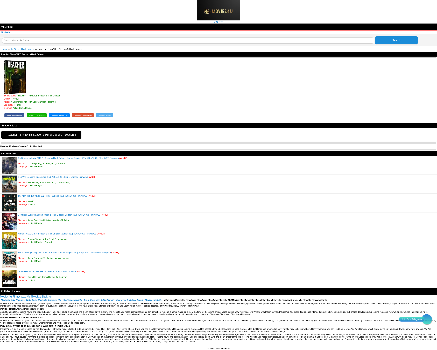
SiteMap (46, 296)
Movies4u (7, 26)
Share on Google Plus (83, 115)
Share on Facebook (14, 115)
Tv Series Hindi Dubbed (22, 49)
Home (5, 49)
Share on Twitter (104, 115)
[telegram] (427, 319)
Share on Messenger (59, 115)
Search (396, 40)
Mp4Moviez (34, 296)
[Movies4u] (218, 19)
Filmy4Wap (19, 296)
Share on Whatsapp (37, 115)
